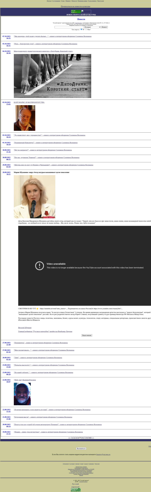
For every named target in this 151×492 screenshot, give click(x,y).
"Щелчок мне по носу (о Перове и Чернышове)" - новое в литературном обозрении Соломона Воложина (53, 165)
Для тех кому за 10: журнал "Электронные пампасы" (81, 472)
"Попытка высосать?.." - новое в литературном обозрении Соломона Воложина (44, 365)
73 (76, 438)
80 (91, 438)
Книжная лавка (82, 1)
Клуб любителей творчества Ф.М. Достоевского (81, 470)
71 (72, 438)
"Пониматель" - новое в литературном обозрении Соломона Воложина (41, 343)
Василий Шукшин (24, 328)
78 (86, 438)
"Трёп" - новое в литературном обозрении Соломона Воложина (38, 358)
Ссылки (86, 463)
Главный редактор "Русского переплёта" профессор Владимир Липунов (45, 331)
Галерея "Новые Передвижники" (81, 474)
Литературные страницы (81, 466)
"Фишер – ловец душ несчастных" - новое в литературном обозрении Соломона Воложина (48, 432)
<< (69, 438)
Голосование (92, 1)
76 (82, 438)
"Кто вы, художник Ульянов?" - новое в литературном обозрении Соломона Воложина (46, 157)
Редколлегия (66, 463)
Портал (49, 1)
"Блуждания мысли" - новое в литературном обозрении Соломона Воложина (43, 417)
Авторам (77, 463)
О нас (63, 1)
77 (84, 438)
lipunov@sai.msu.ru (103, 454)
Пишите (68, 1)
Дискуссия (100, 1)
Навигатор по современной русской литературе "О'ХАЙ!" (81, 469)
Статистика (91, 463)
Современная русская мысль (81, 468)
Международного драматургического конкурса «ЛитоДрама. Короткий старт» (43, 51)
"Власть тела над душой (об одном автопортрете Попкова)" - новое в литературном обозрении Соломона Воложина (58, 424)
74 (78, 438)
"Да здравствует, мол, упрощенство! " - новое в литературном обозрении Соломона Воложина (49, 135)
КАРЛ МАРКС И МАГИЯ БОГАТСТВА (29, 102)
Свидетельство (78, 23)
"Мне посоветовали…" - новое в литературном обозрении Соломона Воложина (44, 350)
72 (74, 438)
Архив (81, 463)
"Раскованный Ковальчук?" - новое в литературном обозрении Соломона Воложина (45, 143)
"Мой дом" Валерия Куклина (25, 380)
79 (88, 438)
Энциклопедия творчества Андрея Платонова (81, 471)
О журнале (72, 463)
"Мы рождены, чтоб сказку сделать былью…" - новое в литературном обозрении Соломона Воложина (52, 36)
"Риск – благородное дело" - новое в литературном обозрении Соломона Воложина (45, 44)
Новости (74, 1)
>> (93, 438)
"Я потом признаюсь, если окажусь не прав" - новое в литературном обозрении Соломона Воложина (52, 410)
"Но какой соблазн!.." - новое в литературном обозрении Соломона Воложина (43, 372)
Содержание (56, 1)
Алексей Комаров (83, 481)
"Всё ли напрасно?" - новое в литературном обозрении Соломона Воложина (43, 150)
